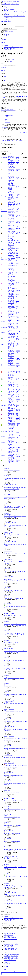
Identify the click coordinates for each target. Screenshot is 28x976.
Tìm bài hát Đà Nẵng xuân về (11, 289)
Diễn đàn (6, 7)
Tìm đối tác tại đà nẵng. (11, 391)
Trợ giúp (6, 966)
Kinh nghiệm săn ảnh (17, 327)
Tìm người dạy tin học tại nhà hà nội (11, 233)
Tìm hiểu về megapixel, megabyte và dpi (11, 379)
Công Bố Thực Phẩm (9, 946)
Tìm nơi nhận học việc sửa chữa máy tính (11, 396)
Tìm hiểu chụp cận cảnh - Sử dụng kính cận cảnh (11, 344)
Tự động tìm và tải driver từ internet (11, 410)
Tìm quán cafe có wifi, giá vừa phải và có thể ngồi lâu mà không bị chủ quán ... (11, 178)
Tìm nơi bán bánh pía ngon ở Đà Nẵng (11, 460)
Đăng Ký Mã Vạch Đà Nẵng (10, 948)
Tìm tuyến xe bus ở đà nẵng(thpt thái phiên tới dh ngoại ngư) (11, 358)
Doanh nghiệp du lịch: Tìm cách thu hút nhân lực (11, 442)
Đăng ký (3, 42)
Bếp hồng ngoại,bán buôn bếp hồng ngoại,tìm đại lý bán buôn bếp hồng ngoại (11, 425)
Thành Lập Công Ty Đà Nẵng (11, 944)
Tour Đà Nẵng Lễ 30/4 (9, 936)
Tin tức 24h (17, 187)
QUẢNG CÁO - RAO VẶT (18, 162)
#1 (4, 80)
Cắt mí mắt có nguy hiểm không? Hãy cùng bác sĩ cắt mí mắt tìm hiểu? (11, 170)
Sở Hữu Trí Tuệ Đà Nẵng (10, 949)
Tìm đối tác (9, 686)
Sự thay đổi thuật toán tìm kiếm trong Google (11, 400)
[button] (2, 2)
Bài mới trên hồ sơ (14, 12)
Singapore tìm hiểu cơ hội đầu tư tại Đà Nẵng (11, 332)
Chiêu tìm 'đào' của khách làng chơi (11, 406)
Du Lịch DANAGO (8, 935)
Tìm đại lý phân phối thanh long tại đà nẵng (11, 258)
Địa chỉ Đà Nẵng (18, 358)
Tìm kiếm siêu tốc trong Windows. (11, 419)
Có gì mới (6, 10)
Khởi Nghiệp (17, 316)
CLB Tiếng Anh (17, 254)
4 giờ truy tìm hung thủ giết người (11, 302)
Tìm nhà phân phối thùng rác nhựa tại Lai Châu (11, 221)
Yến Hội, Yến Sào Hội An (10, 960)
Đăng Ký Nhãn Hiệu (9, 945)
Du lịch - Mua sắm (18, 216)
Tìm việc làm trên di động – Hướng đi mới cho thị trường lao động (11, 351)
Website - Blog (18, 169)
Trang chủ (6, 6)
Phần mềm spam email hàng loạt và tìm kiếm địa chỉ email (11, 450)
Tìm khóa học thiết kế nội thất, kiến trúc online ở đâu (11, 204)
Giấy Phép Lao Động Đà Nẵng (11, 957)
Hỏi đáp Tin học (17, 157)
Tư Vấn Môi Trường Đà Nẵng (11, 958)
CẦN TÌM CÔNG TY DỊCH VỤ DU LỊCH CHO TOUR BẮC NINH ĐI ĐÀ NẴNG (11, 187)
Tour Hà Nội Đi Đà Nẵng (10, 937)
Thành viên (6, 14)
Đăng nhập (3, 39)
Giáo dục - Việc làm (18, 204)
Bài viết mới (6, 9)
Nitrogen (6, 962)
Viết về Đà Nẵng (18, 455)
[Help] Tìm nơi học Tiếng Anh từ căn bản (11, 254)
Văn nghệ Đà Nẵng (18, 289)
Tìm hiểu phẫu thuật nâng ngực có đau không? (11, 162)
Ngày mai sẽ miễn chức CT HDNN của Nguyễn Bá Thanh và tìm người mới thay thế (11, 272)
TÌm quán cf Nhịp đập (11, 431)
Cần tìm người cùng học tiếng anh (11, 414)
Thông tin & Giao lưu (18, 259)
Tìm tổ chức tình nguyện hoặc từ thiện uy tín (11, 365)
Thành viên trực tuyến (9, 16)
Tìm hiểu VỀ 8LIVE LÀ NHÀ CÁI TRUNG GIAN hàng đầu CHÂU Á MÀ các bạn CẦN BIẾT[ (11, 241)
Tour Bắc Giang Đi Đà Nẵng (10, 939)
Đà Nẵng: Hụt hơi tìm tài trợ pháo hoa (11, 264)
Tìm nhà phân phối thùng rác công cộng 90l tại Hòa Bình (11, 216)
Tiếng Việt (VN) (7, 964)
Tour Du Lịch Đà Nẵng (9, 933)
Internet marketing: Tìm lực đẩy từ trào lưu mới (11, 321)
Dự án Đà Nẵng (18, 332)
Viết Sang (13, 59)
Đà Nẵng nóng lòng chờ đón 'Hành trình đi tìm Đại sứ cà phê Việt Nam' (11, 295)
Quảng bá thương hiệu (18, 322)
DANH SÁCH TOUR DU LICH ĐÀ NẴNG (12, 140)
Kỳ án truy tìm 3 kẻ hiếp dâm (11, 249)
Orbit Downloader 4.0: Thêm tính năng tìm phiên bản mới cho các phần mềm (11, 372)
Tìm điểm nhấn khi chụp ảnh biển (11, 338)
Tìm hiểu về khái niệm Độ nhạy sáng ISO (11, 327)
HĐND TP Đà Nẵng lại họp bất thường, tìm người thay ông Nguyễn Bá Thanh (11, 283)
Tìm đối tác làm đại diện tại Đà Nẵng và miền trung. (11, 385)
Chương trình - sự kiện (18, 365)
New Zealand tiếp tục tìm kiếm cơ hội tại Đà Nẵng (11, 436)
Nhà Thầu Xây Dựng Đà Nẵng (11, 956)
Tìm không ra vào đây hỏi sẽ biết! (11, 158)
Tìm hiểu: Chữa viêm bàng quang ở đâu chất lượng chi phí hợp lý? (11, 196)
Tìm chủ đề (12, 9)
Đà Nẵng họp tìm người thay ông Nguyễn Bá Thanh (11, 307)
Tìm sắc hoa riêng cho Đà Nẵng (11, 456)
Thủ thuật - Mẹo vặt (18, 372)
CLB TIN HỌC (18, 351)
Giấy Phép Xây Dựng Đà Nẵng (11, 954)
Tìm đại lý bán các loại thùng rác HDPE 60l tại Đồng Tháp (11, 227)
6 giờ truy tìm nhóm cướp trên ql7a (11, 313)
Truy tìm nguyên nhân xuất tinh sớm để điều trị (11, 210)
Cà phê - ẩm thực (18, 178)
